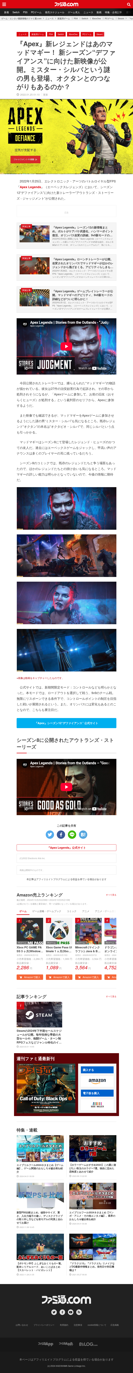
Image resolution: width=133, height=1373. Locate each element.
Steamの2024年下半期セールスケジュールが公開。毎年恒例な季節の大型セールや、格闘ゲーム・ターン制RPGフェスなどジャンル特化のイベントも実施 (39, 1036)
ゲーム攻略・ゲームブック (46, 911)
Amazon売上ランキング (40, 895)
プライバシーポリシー (44, 1324)
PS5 (25, 12)
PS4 (76, 18)
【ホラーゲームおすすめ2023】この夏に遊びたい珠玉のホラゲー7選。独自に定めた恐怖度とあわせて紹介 (92, 1168)
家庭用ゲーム (63, 18)
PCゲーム (36, 12)
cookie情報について (97, 1324)
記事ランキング (32, 996)
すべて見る (111, 895)
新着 (6, 12)
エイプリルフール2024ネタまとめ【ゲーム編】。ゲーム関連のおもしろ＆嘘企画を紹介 (40, 1168)
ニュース (88, 12)
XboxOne (96, 18)
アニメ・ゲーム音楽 (106, 911)
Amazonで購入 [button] (31, 977)
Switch (16, 12)
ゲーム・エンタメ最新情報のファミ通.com (21, 18)
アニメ (85, 911)
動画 (99, 12)
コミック (72, 911)
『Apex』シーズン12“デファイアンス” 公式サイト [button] (66, 723)
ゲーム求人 (74, 12)
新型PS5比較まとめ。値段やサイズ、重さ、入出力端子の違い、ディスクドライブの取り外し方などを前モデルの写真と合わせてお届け (40, 1217)
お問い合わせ (22, 1324)
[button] (97, 1081)
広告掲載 (114, 1324)
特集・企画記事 (113, 12)
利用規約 (64, 1324)
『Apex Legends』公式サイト (66, 848)
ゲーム (23, 911)
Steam (121, 18)
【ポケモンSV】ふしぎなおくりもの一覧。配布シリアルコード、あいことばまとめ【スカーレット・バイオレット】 (40, 1267)
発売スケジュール (54, 12)
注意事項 (78, 1324)
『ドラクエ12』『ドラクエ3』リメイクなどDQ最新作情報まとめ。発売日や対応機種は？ (92, 1267)
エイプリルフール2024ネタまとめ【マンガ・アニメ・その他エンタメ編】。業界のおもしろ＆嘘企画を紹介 (92, 1216)
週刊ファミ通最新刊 (36, 1058)
